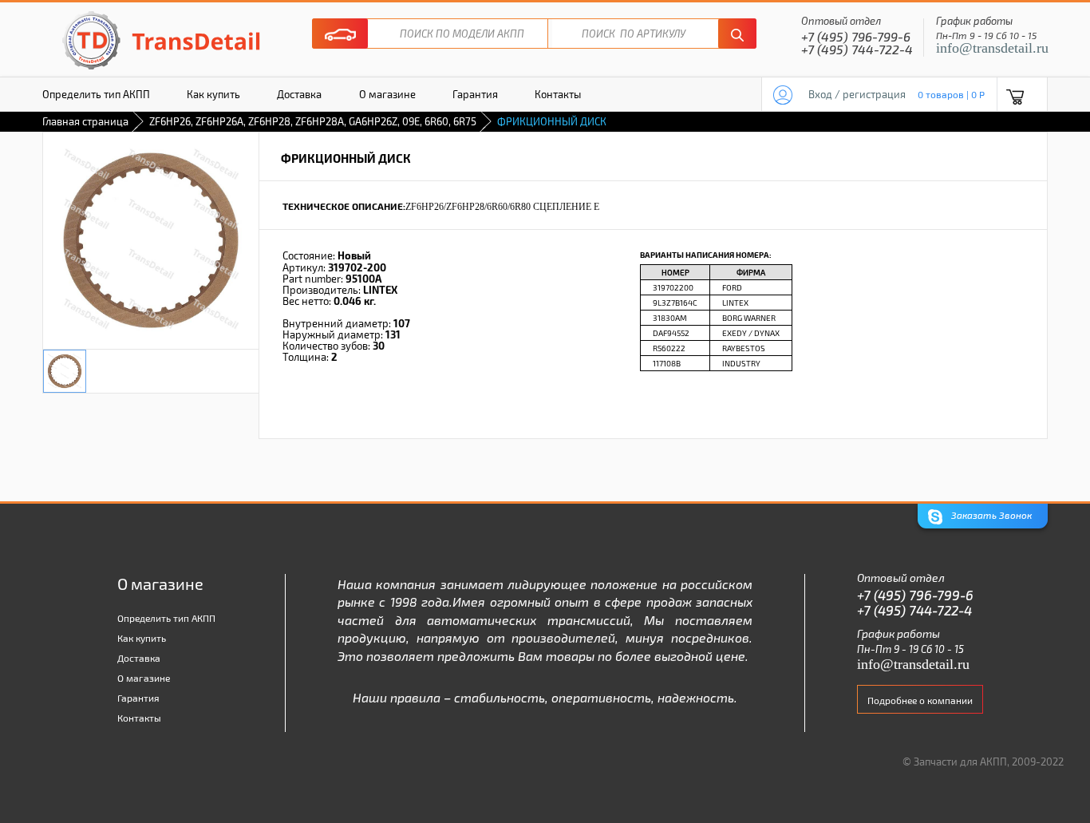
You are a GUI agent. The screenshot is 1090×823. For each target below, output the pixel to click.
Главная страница (85, 121)
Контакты (558, 94)
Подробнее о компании (920, 700)
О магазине (387, 94)
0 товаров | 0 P (951, 94)
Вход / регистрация (857, 94)
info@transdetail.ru (992, 48)
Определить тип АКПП (96, 94)
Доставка (299, 94)
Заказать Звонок (990, 514)
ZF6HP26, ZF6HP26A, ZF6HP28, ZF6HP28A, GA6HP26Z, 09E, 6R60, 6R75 (312, 121)
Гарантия (475, 94)
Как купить (213, 94)
